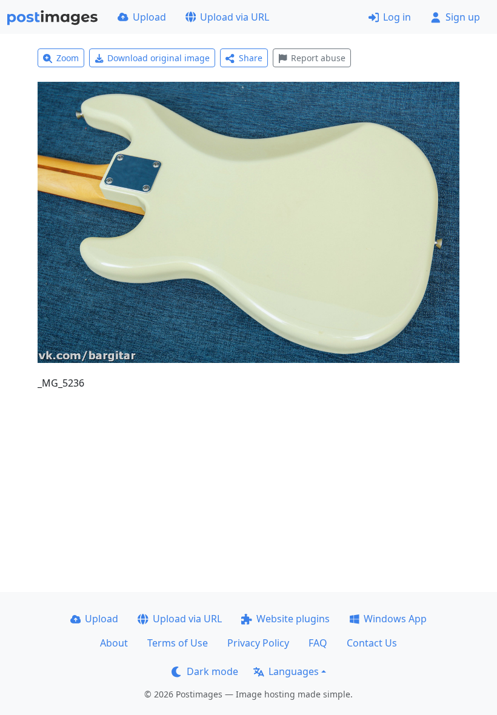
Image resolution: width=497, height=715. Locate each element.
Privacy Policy (258, 643)
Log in (397, 17)
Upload (149, 17)
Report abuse (318, 58)
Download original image (158, 58)
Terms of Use (177, 643)
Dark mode (212, 671)
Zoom (67, 58)
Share (250, 58)
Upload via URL (234, 17)
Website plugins (293, 618)
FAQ (318, 643)
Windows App (395, 618)
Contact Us (372, 643)
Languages (294, 671)
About (114, 643)
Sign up (462, 17)
